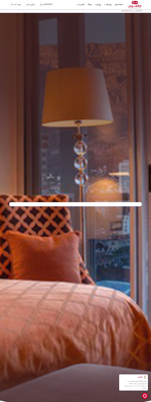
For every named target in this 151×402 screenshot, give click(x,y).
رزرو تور (98, 4)
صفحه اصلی (119, 4)
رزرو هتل (109, 4)
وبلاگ (89, 4)
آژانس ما (81, 4)
